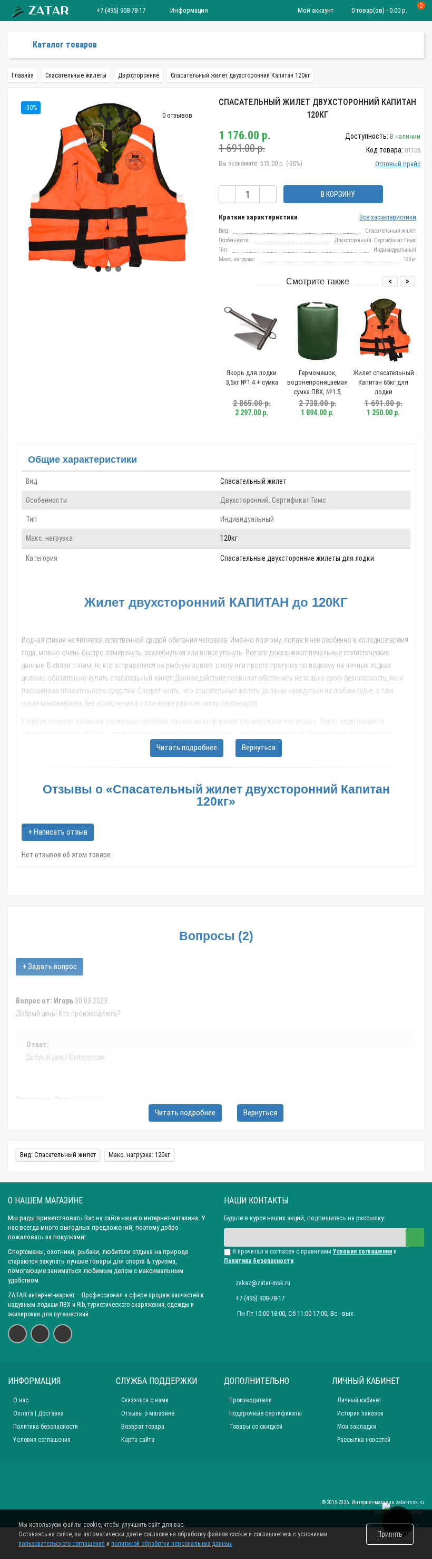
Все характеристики (387, 217)
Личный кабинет (359, 1400)
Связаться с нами (145, 1400)
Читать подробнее (186, 747)
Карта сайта (137, 1439)
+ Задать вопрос (49, 966)
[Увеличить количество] (268, 194)
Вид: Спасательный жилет (58, 1155)
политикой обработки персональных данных (171, 1543)
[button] (98, 269)
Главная (23, 75)
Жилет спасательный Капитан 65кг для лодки (383, 382)
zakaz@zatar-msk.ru (262, 1283)
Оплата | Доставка (38, 1413)
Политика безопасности (45, 1426)
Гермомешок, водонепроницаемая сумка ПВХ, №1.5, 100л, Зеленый (317, 387)
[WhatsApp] (40, 1333)
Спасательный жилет (253, 481)
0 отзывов (177, 115)
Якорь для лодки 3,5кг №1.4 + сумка (251, 377)
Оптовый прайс (397, 164)
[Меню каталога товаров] (20, 44)
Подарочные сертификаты (265, 1413)
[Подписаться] (415, 1237)
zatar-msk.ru (410, 1502)
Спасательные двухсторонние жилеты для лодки (297, 558)
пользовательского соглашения (61, 1543)
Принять (389, 1534)
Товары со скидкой (255, 1426)
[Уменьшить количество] (227, 194)
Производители (250, 1400)
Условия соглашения (42, 1439)
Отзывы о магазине (147, 1413)
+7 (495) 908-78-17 (121, 10)
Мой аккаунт (315, 10)
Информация (189, 10)
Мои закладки (356, 1426)
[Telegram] (62, 1333)
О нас (20, 1400)
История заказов (360, 1413)
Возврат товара (142, 1426)
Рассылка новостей (363, 1439)
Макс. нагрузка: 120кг (139, 1155)
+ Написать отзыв (57, 832)
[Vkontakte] (17, 1333)
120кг (229, 538)
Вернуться (259, 747)
